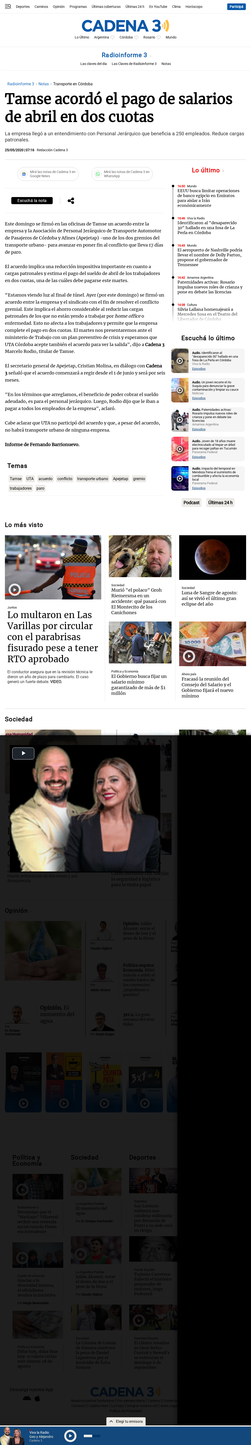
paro (40, 488)
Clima (176, 7)
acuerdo (45, 478)
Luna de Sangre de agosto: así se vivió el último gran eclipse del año (210, 598)
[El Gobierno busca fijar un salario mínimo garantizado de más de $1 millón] (140, 642)
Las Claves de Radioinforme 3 (134, 64)
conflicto (64, 478)
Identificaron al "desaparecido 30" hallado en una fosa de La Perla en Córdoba (207, 227)
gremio (139, 478)
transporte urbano (92, 478)
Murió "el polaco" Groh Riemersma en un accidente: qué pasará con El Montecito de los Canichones (138, 601)
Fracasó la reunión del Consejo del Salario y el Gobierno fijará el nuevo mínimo (207, 687)
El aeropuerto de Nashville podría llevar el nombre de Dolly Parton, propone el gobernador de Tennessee (209, 257)
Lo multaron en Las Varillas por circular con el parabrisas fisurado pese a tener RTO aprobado (52, 637)
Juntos (12, 607)
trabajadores (21, 488)
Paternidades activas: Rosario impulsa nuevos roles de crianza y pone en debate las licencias (209, 287)
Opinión (59, 7)
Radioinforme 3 (125, 55)
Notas (166, 64)
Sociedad (117, 585)
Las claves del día (93, 64)
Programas (78, 7)
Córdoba (126, 37)
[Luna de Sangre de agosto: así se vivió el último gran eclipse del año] (212, 557)
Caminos (41, 7)
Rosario (149, 37)
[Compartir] (71, 201)
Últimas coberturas (106, 7)
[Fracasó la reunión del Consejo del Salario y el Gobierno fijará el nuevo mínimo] (212, 644)
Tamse (16, 478)
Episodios (199, 369)
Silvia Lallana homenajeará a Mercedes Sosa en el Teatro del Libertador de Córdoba (207, 314)
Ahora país (189, 674)
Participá (236, 7)
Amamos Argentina (200, 277)
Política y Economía (124, 671)
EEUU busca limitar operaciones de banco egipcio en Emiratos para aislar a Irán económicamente (208, 198)
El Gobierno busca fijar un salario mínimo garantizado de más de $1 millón (139, 684)
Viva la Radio (196, 218)
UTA (30, 478)
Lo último (207, 170)
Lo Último (82, 37)
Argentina (101, 37)
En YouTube (158, 7)
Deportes (23, 7)
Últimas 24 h (135, 7)
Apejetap (120, 478)
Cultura (192, 305)
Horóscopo (194, 7)
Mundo (171, 37)
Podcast (192, 502)
